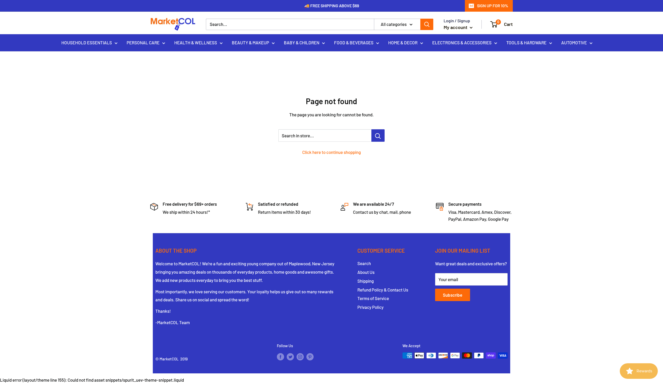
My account (456, 27)
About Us (365, 272)
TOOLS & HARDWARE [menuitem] (526, 42)
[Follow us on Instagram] (300, 356)
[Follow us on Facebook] (280, 356)
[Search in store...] (378, 135)
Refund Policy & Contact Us (382, 289)
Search (364, 263)
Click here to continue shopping (331, 152)
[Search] (426, 24)
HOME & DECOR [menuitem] (402, 42)
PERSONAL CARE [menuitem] (143, 42)
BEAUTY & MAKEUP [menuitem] (250, 42)
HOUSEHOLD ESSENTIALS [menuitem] (86, 42)
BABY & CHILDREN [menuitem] (301, 42)
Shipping (365, 280)
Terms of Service (373, 298)
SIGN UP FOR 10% (492, 5)
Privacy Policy (370, 307)
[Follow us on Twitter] (290, 356)
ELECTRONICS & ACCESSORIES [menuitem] (462, 42)
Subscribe (452, 294)
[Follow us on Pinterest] (310, 356)
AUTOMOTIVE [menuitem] (574, 42)
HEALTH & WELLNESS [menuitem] (195, 42)
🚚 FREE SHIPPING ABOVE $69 (331, 5)
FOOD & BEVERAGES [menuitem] (353, 42)
